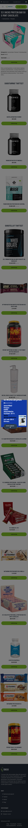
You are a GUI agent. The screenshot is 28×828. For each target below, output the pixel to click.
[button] (10, 426)
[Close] (2, 401)
